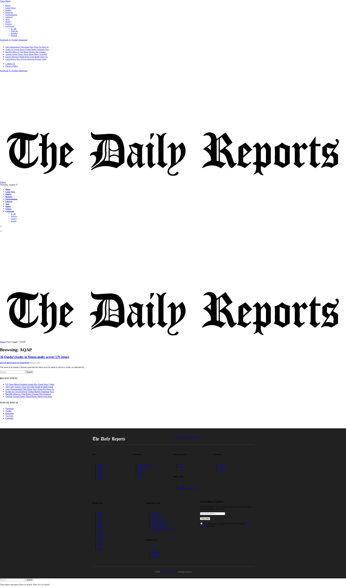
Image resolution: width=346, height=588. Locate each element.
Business (9, 12)
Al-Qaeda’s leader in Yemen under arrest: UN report (34, 357)
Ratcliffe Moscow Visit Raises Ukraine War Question (25, 52)
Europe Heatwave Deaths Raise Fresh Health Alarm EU (26, 57)
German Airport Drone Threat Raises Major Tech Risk (26, 54)
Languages (10, 26)
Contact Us (10, 64)
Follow (3, 182)
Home (8, 5)
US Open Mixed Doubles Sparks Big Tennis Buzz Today (29, 384)
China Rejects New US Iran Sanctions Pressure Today (25, 59)
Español (14, 33)
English (14, 35)
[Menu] (1, 226)
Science (8, 24)
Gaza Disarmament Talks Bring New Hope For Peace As (27, 47)
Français (14, 31)
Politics (8, 10)
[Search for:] (13, 372)
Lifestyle (9, 17)
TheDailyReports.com (168, 572)
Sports (8, 22)
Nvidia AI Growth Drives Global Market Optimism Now (27, 49)
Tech (7, 19)
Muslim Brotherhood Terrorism (14, 363)
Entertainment (11, 15)
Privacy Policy (11, 66)
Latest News (10, 8)
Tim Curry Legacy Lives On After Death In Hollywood (29, 387)
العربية (13, 29)
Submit (29, 580)
